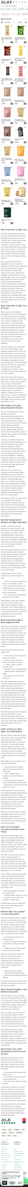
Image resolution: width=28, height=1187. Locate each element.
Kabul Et (4, 1183)
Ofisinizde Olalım (17, 1167)
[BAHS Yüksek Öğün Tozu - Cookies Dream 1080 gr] (7, 151)
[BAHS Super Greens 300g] (7, 212)
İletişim (15, 1149)
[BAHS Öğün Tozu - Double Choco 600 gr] (20, 92)
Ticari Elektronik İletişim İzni (7, 1161)
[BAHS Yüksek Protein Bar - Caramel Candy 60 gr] (7, 30)
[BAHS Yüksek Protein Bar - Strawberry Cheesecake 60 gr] (20, 71)
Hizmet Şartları (4, 1159)
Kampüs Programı (17, 1169)
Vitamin (9, 1135)
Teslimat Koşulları (4, 1153)
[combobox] (15, 6)
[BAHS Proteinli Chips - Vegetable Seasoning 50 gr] (20, 30)
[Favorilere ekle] (11, 26)
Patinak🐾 (3, 1169)
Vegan (23, 1129)
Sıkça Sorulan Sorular (18, 1151)
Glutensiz (4, 1129)
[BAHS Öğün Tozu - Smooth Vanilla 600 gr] (7, 171)
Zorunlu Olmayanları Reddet (12, 1183)
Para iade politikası (18, 1159)
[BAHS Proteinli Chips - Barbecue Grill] (7, 51)
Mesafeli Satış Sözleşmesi (6, 1155)
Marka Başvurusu (17, 1165)
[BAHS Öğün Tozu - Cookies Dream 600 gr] (20, 112)
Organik (10, 1129)
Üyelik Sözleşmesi (17, 1155)
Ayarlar (20, 1183)
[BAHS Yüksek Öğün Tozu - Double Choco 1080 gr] (7, 92)
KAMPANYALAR (4, 1149)
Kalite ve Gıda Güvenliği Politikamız (19, 1162)
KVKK (15, 1157)
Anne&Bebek (16, 1129)
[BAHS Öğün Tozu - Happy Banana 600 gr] (7, 192)
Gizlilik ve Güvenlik (5, 1157)
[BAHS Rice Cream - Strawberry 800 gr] (7, 112)
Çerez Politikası (4, 1165)
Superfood (4, 1132)
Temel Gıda (11, 1132)
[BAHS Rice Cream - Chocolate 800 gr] (7, 131)
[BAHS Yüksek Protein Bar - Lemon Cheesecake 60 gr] (20, 51)
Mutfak (14, 1135)
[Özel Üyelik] (13, 2)
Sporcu (3, 1135)
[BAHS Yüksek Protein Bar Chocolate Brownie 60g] (7, 71)
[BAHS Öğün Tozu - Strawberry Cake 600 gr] (20, 171)
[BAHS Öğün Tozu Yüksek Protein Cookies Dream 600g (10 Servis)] (20, 192)
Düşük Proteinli (19, 1132)
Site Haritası (3, 1167)
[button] (22, 2)
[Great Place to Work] (10, 2)
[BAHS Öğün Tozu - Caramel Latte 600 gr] (20, 151)
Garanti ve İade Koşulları (19, 1153)
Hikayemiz (3, 1151)
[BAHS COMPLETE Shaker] (20, 131)
